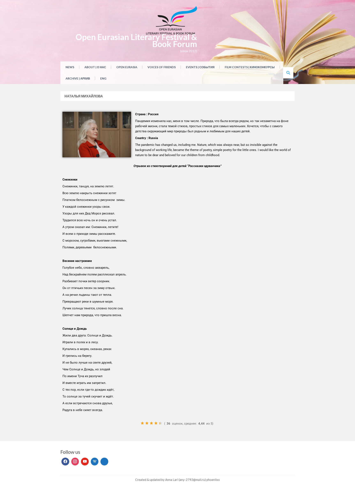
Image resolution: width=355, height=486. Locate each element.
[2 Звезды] (147, 423)
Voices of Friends (162, 67)
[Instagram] (75, 461)
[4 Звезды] (156, 423)
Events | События (200, 67)
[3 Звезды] (151, 423)
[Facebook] (65, 461)
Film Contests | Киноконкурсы (250, 67)
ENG (103, 78)
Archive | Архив (78, 78)
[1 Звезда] (142, 423)
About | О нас (95, 67)
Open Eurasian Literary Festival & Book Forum (136, 40)
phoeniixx (213, 479)
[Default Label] (85, 461)
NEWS (70, 67)
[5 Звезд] (160, 423)
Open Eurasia (126, 67)
